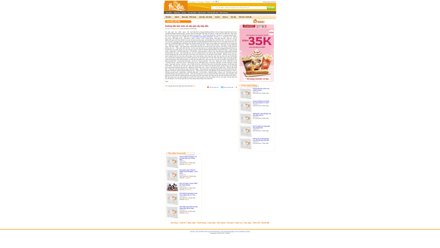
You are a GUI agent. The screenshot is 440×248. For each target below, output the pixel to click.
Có (194, 86)
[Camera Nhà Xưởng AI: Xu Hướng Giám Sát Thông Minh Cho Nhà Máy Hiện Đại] (172, 168)
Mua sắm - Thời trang (197, 223)
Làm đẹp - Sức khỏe (217, 223)
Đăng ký (273, 2)
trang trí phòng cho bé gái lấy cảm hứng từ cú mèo (261, 102)
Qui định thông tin (214, 231)
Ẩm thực (174, 223)
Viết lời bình (202, 13)
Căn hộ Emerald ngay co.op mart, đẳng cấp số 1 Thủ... (188, 194)
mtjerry (187, 199)
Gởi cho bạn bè (228, 87)
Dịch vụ (238, 223)
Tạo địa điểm (192, 13)
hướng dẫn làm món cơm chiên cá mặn (261, 89)
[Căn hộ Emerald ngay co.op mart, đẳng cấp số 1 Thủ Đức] (172, 205)
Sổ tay (184, 13)
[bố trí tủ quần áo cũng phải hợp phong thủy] (246, 137)
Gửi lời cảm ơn (214, 87)
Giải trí (183, 223)
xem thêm (196, 37)
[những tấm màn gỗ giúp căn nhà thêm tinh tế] (246, 124)
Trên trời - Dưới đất (261, 223)
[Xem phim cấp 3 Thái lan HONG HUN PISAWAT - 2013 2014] (172, 181)
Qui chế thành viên (202, 231)
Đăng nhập (266, 2)
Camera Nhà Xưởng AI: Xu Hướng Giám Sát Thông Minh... (188, 158)
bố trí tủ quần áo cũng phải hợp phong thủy (261, 127)
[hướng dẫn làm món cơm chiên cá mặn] (246, 99)
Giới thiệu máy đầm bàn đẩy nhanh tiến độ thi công (188, 207)
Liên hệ (237, 231)
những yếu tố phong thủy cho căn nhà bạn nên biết (261, 139)
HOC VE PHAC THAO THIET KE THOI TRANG (188, 184)
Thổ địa (192, 231)
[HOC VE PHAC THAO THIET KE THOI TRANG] (172, 191)
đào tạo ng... (188, 189)
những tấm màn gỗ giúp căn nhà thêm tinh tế (262, 114)
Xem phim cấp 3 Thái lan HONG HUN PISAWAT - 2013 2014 (188, 171)
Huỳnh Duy (175, 29)
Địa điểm (169, 13)
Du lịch (230, 223)
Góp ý (248, 231)
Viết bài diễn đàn (212, 13)
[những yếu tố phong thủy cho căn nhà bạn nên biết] (246, 149)
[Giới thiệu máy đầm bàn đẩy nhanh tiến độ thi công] (172, 218)
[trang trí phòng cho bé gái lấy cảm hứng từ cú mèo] (246, 112)
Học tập (247, 223)
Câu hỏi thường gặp (227, 231)
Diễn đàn (177, 13)
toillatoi (187, 213)
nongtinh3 (188, 178)
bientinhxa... (188, 164)
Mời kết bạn (224, 13)
